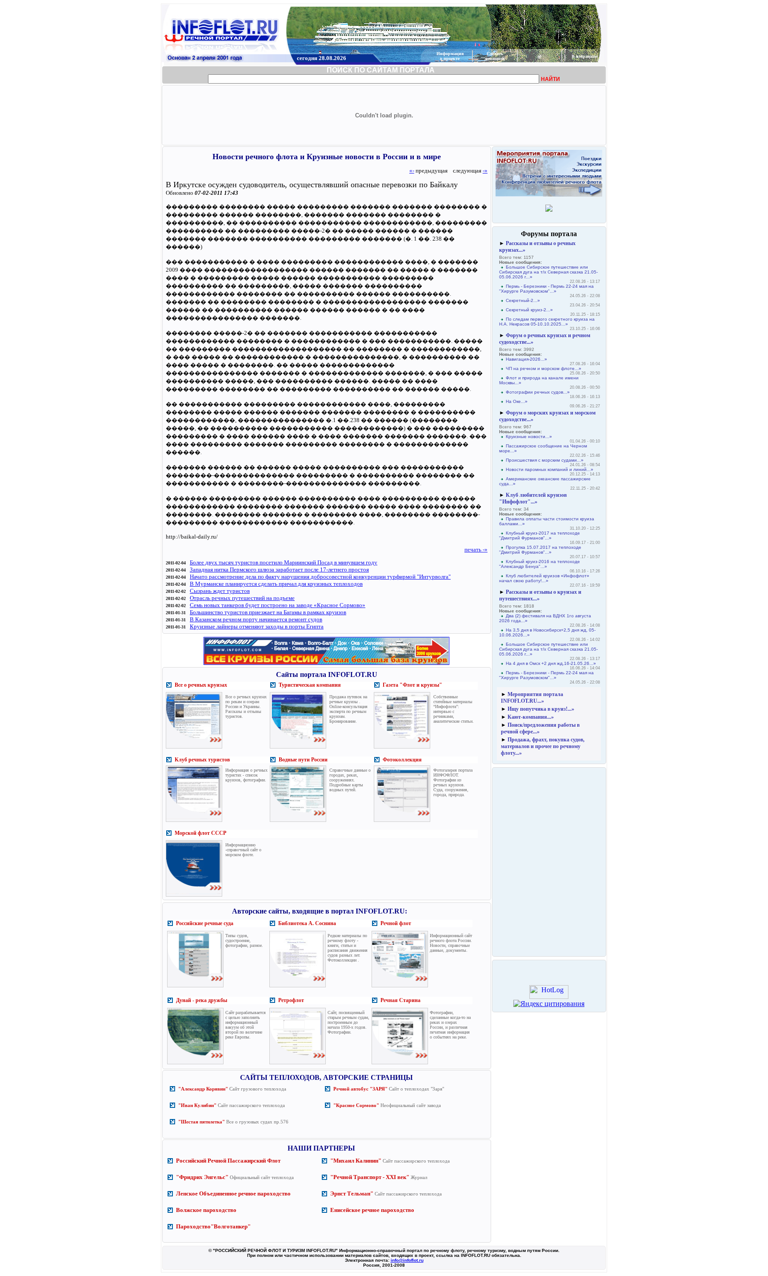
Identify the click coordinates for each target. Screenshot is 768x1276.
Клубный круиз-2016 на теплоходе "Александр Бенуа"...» (539, 564)
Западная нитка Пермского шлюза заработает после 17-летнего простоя (279, 569)
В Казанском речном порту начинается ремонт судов (256, 619)
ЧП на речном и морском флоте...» (543, 368)
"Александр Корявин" (203, 1088)
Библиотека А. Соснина (307, 923)
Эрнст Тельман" (351, 1193)
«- (411, 170)
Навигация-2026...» (526, 359)
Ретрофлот (291, 1000)
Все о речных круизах (201, 685)
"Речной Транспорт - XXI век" (369, 1177)
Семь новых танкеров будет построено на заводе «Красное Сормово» (277, 605)
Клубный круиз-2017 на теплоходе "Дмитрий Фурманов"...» (539, 535)
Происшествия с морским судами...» (545, 460)
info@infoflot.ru (407, 1260)
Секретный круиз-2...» (529, 309)
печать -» (476, 549)
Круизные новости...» (529, 436)
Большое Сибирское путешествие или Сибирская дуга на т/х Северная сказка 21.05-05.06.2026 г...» (548, 272)
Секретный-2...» (523, 300)
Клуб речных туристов (202, 760)
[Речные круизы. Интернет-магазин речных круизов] (326, 664)
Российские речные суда (204, 923)
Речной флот (395, 923)
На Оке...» (517, 401)
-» (485, 170)
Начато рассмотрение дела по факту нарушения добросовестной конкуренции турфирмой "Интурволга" (320, 576)
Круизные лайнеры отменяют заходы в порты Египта (257, 626)
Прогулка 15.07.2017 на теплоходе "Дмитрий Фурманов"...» (540, 550)
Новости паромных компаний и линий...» (549, 469)
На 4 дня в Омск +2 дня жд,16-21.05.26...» (551, 663)
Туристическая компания (310, 685)
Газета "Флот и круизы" (412, 685)
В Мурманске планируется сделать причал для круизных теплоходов (276, 583)
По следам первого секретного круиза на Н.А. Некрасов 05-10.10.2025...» (547, 321)
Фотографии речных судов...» (538, 392)
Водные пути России (303, 760)
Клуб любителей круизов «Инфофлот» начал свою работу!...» (544, 578)
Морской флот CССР (200, 833)
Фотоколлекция (402, 760)
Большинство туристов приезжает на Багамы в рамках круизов (268, 612)
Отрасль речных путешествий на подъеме (242, 598)
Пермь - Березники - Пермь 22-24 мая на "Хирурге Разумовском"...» (546, 289)
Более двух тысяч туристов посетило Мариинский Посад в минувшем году (283, 562)
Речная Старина (400, 1000)
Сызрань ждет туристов (220, 591)
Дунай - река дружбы (201, 1000)
